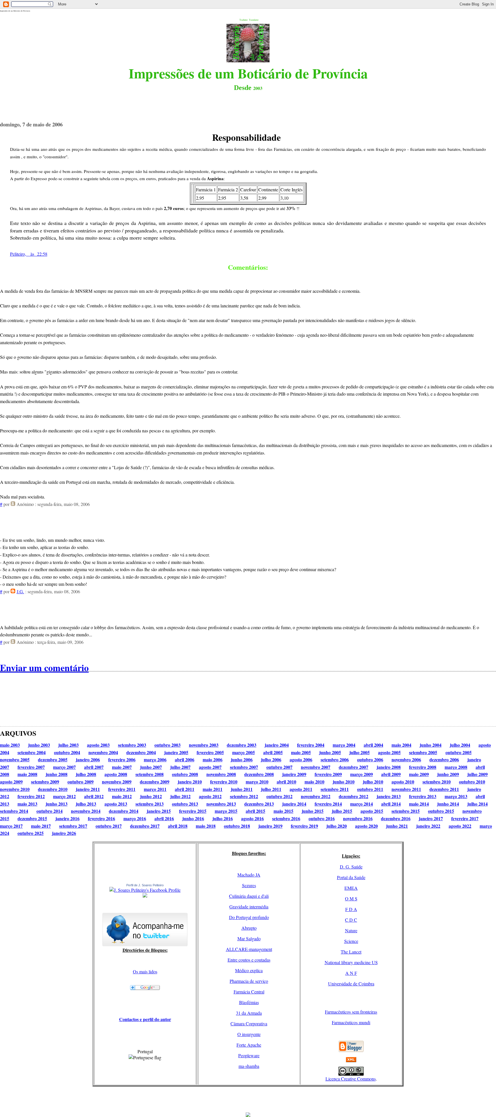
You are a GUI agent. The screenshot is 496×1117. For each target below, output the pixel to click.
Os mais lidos (145, 971)
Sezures (249, 885)
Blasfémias (249, 1002)
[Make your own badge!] (145, 896)
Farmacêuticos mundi (351, 1022)
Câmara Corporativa (248, 1023)
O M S (351, 898)
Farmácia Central (249, 992)
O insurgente (249, 1034)
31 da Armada (249, 1013)
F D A (351, 909)
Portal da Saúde (351, 877)
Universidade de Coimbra (351, 984)
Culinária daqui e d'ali (249, 896)
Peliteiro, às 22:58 (28, 254)
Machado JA (248, 875)
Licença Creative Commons (351, 1079)
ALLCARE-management (249, 949)
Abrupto (249, 928)
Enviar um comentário (44, 667)
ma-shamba (249, 1066)
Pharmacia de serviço (249, 981)
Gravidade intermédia (248, 907)
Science (351, 941)
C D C (351, 920)
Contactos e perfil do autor (145, 1019)
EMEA (351, 888)
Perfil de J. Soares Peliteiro (145, 885)
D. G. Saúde (351, 867)
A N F (351, 973)
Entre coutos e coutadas (249, 960)
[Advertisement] (248, 1099)
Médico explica (249, 970)
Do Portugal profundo (249, 917)
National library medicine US (351, 962)
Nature (351, 930)
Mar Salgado (249, 938)
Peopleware (248, 1055)
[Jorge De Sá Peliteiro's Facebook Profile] (145, 890)
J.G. (20, 591)
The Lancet (351, 952)
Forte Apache (249, 1045)
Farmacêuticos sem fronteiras (351, 1012)
